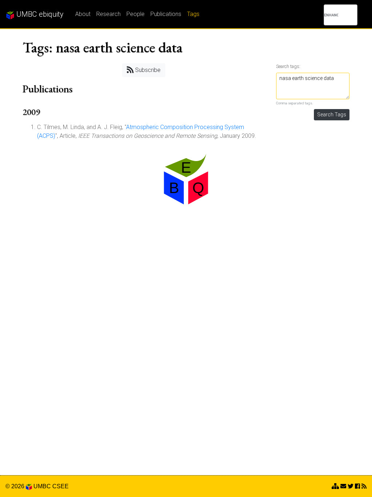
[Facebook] (357, 486)
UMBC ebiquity (39, 14)
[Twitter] (350, 486)
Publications (165, 14)
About (82, 14)
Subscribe (147, 70)
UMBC (42, 486)
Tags (193, 14)
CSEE (60, 486)
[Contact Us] (335, 486)
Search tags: (288, 66)
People (135, 14)
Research (108, 14)
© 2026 (15, 486)
